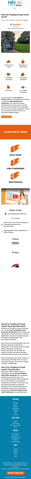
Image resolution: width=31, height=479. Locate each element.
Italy (15, 412)
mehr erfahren (6, 116)
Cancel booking (15, 441)
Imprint (15, 452)
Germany (15, 402)
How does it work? (15, 425)
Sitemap (15, 450)
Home (2, 20)
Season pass (15, 436)
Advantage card (15, 438)
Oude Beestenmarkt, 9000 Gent (17, 28)
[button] (15, 8)
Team (15, 421)
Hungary (15, 410)
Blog (15, 448)
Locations (7, 20)
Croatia (15, 414)
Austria (15, 404)
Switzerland (15, 408)
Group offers (15, 434)
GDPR (15, 456)
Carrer (15, 427)
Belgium (12, 20)
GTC (15, 454)
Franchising (15, 423)
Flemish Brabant (18, 20)
